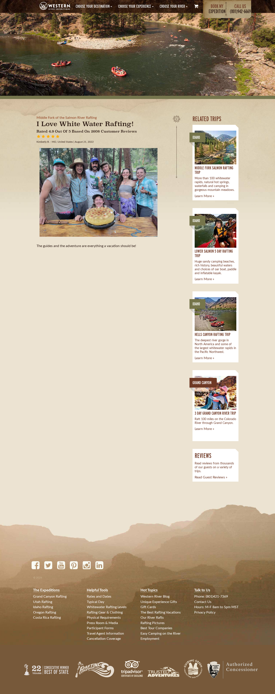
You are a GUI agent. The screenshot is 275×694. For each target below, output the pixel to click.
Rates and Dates (99, 596)
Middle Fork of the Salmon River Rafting (67, 117)
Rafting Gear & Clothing (105, 612)
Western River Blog (155, 596)
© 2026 (37, 577)
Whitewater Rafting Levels (107, 607)
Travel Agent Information (105, 633)
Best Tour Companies (156, 628)
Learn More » (204, 196)
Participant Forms (100, 628)
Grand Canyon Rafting (50, 596)
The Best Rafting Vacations (161, 612)
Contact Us (202, 602)
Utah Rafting (42, 602)
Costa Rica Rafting (47, 617)
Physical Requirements (104, 617)
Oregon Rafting (44, 612)
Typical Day (95, 602)
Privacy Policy (204, 612)
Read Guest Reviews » (211, 477)
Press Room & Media (102, 623)
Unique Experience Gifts (159, 602)
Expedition (217, 8)
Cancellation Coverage (104, 638)
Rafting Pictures (153, 623)
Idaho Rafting (43, 607)
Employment (150, 638)
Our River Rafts (152, 617)
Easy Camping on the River (161, 633)
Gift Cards (148, 607)
